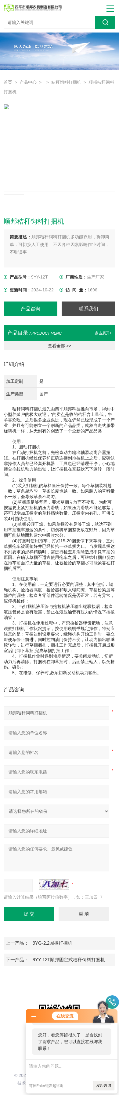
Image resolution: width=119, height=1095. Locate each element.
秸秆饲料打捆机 (66, 82)
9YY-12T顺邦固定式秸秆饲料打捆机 (69, 959)
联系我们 (88, 308)
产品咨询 (30, 308)
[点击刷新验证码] (54, 884)
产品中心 (28, 82)
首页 (8, 82)
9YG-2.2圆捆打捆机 (52, 943)
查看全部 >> (59, 345)
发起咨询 (103, 1085)
